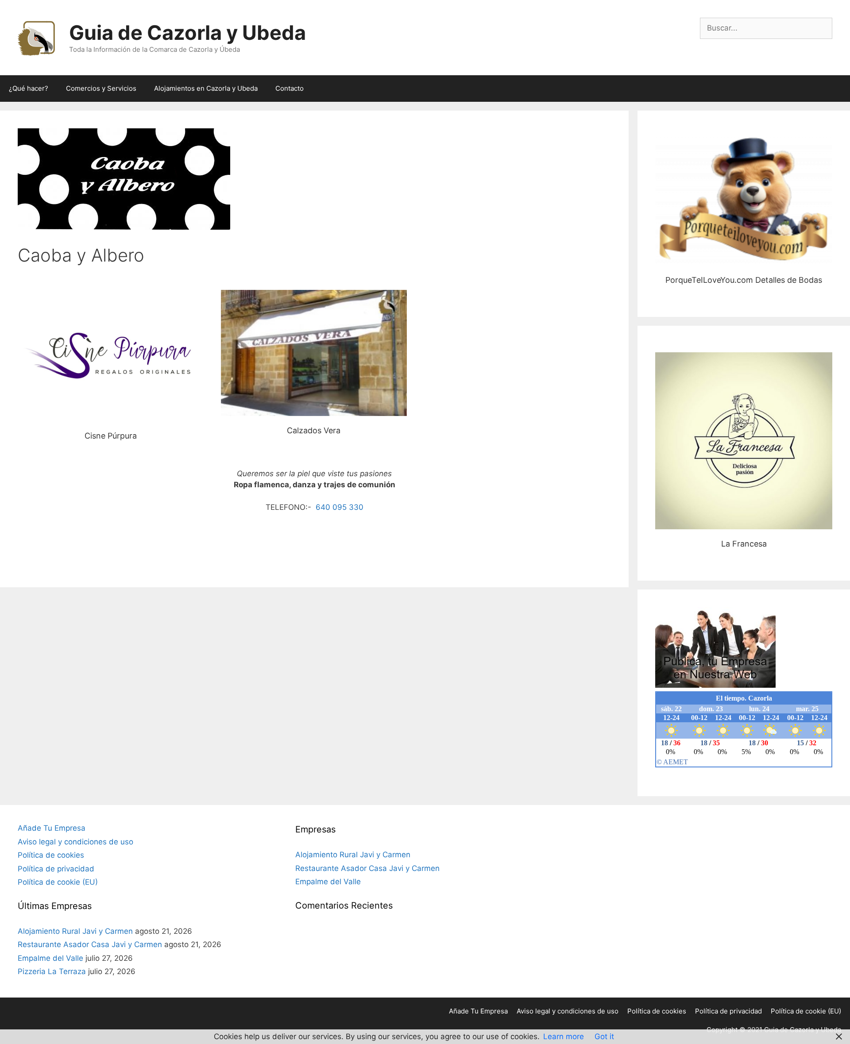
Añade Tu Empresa (51, 828)
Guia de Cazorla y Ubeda (187, 32)
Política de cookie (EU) (58, 882)
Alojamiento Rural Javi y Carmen (75, 931)
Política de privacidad (56, 868)
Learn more (563, 1036)
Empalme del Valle (50, 958)
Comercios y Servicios (101, 88)
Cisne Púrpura (111, 355)
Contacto (289, 88)
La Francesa (744, 440)
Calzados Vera (313, 353)
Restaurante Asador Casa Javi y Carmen (90, 944)
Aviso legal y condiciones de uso (75, 841)
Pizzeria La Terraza (52, 971)
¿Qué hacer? (28, 88)
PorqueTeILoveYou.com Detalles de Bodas (743, 201)
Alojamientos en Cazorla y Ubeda (206, 88)
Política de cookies (51, 855)
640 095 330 (338, 507)
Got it (604, 1036)
